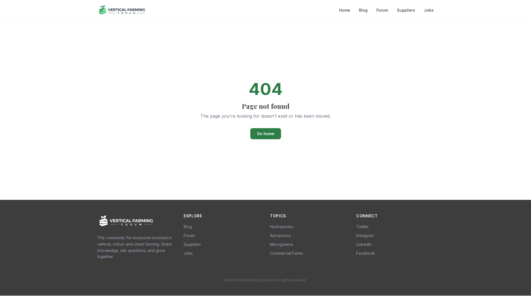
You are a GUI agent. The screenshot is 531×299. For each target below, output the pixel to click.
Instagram (365, 235)
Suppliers (406, 10)
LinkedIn (363, 244)
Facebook (365, 253)
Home (344, 10)
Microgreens (281, 244)
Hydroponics (281, 226)
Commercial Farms (286, 253)
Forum (382, 10)
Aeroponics (280, 235)
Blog (363, 10)
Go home (265, 133)
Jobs (429, 10)
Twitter (362, 226)
